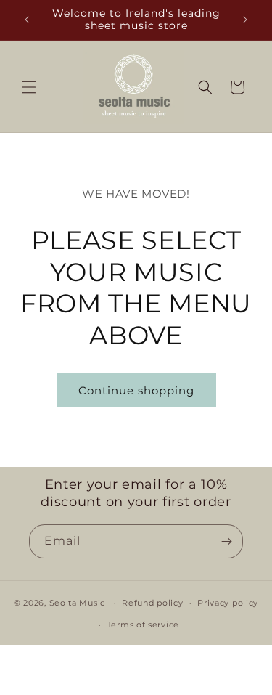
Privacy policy (227, 603)
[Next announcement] (245, 20)
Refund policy (152, 603)
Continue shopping (136, 390)
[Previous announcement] (27, 20)
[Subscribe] (226, 541)
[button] (29, 87)
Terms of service (143, 624)
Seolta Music (77, 603)
